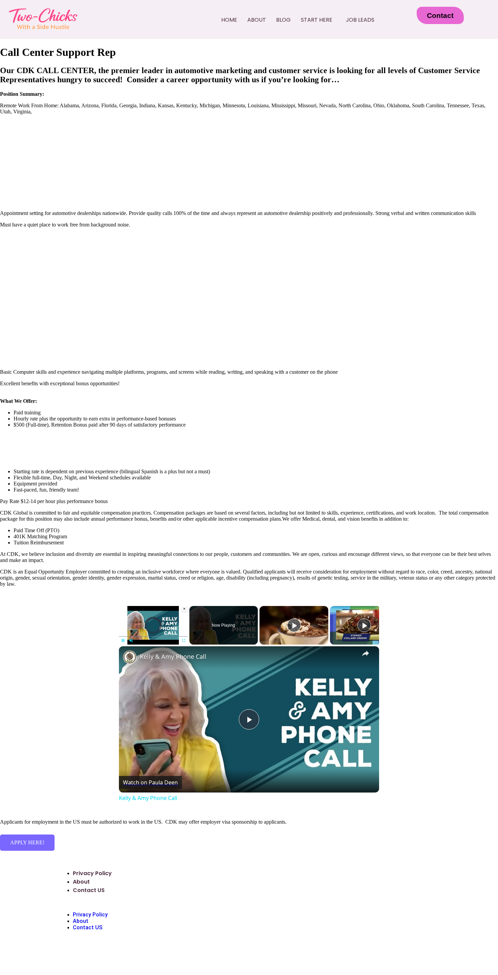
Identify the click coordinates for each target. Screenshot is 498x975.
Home (229, 20)
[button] (318, 20)
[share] (365, 653)
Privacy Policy (92, 873)
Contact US (89, 890)
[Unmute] (131, 640)
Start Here (316, 20)
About (256, 20)
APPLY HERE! (27, 842)
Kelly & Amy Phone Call (173, 656)
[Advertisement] (249, 280)
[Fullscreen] (184, 640)
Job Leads (360, 20)
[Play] (123, 640)
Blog (283, 20)
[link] (130, 657)
